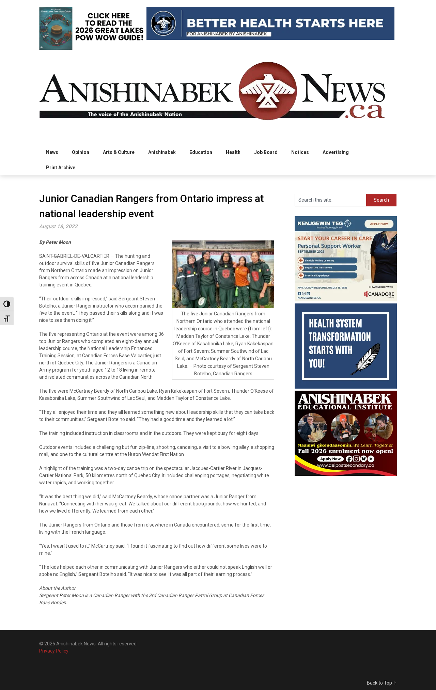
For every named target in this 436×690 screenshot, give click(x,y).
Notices (300, 152)
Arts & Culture (119, 152)
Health (233, 152)
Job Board (266, 152)
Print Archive (60, 167)
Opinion (80, 152)
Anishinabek (162, 152)
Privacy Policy (53, 651)
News (52, 152)
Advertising (336, 152)
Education (200, 152)
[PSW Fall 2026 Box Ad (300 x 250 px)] (346, 299)
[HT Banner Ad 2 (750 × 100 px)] (270, 38)
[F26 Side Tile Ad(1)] (346, 474)
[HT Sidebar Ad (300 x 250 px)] (346, 387)
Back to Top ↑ (382, 683)
